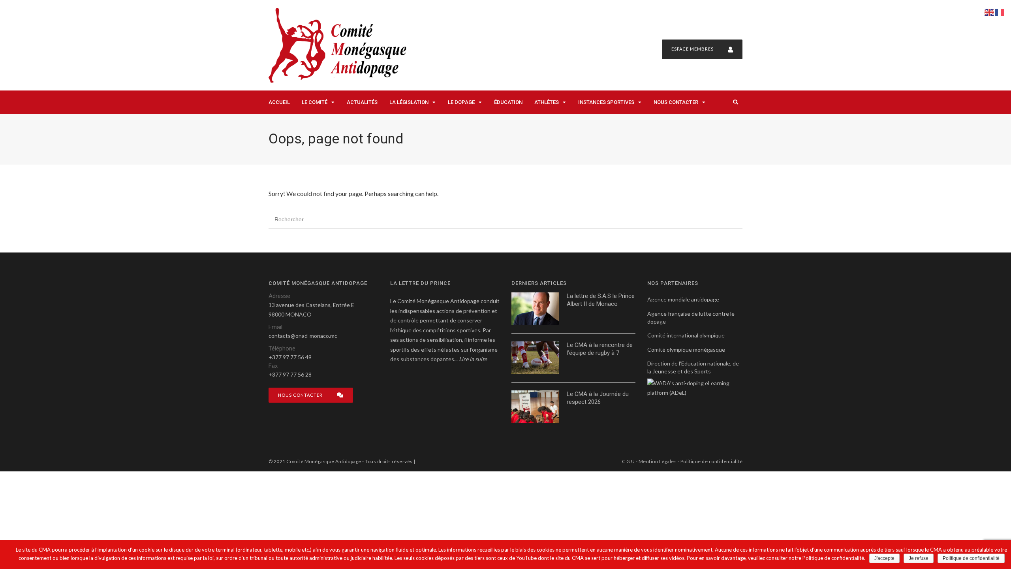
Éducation (508, 102)
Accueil (279, 102)
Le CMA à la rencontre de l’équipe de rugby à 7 (600, 348)
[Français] (1000, 11)
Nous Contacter (676, 102)
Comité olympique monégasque (686, 349)
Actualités (362, 102)
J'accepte (884, 558)
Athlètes (546, 102)
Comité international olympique (686, 335)
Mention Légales (658, 461)
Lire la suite (473, 359)
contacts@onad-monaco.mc (303, 335)
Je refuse (918, 558)
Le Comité (314, 102)
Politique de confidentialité (711, 461)
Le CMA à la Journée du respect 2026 (598, 397)
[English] (990, 11)
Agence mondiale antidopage (683, 299)
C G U (628, 461)
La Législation (408, 102)
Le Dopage (461, 102)
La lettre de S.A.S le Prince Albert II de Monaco (601, 299)
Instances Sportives (606, 102)
